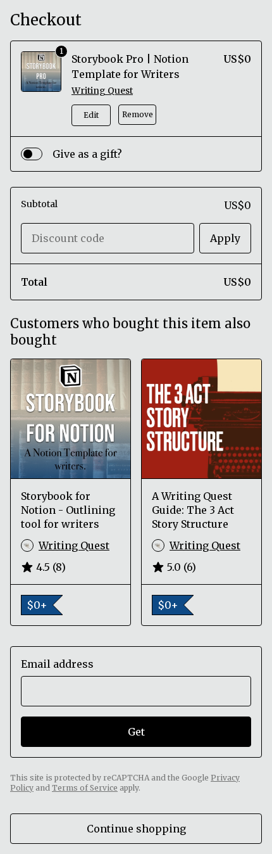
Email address (57, 664)
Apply (225, 238)
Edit (91, 115)
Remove (137, 114)
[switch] (31, 154)
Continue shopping (136, 828)
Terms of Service (85, 788)
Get (136, 731)
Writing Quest (102, 90)
